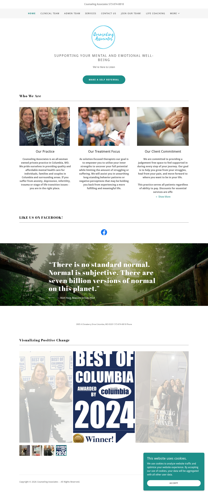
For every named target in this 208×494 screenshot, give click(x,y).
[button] (175, 13)
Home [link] (32, 13)
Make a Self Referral (104, 79)
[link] (104, 36)
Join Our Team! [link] (131, 13)
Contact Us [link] (108, 13)
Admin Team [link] (72, 13)
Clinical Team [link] (50, 13)
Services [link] (90, 13)
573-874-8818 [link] (116, 4)
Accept (174, 483)
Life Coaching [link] (155, 13)
